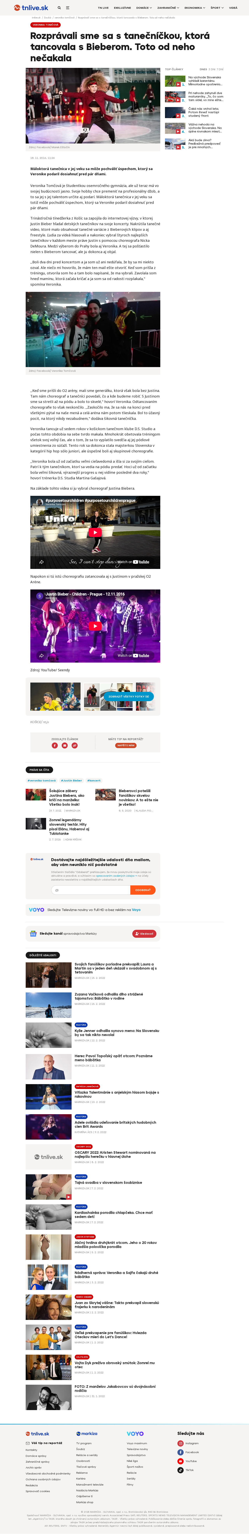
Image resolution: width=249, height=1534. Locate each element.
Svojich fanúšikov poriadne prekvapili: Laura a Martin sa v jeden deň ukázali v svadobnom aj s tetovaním (116, 968)
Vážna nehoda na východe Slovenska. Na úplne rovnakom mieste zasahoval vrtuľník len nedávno (205, 128)
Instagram (192, 1443)
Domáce (142, 8)
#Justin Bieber (71, 780)
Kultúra (81, 1025)
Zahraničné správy (37, 1461)
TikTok (190, 1470)
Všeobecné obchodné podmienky (48, 1473)
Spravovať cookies (38, 1491)
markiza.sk (82, 978)
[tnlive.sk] (31, 8)
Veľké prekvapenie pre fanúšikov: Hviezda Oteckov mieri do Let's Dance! (110, 1335)
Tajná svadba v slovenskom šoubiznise (108, 1183)
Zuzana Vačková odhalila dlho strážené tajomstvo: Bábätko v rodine (109, 996)
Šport (215, 8)
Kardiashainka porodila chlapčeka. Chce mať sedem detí (114, 1215)
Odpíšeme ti (84, 1496)
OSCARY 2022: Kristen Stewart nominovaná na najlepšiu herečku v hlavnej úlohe (115, 1155)
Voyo (136, 910)
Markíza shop (84, 1502)
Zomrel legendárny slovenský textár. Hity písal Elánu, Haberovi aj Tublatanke (69, 827)
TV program (84, 1443)
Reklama (82, 1472)
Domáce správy (36, 1456)
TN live (103, 8)
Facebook (192, 1452)
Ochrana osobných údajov (43, 1479)
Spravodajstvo (136, 1455)
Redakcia (32, 1485)
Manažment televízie (89, 1484)
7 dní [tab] (220, 69)
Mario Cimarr (84, 1297)
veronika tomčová (65, 17)
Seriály (131, 1478)
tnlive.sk (36, 17)
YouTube (191, 1461)
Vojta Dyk (82, 1357)
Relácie (132, 1472)
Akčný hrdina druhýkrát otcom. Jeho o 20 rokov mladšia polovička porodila (116, 1245)
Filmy (130, 1484)
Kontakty (31, 1450)
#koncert (94, 780)
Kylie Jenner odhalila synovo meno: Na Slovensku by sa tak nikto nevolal (117, 1033)
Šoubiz (48, 17)
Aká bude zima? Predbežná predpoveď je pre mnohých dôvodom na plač (205, 143)
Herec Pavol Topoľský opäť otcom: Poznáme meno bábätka (114, 1058)
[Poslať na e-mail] (65, 745)
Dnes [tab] (203, 69)
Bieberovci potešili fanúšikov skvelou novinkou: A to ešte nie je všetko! (138, 798)
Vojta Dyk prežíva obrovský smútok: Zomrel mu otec (115, 1365)
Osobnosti (83, 1461)
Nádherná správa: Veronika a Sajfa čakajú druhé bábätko (116, 1275)
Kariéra (80, 1478)
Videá (233, 8)
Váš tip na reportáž (47, 1443)
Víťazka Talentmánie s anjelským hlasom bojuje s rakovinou (117, 1094)
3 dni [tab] (212, 69)
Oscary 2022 (83, 1146)
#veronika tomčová (42, 780)
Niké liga (132, 1461)
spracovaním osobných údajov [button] (115, 875)
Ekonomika (193, 8)
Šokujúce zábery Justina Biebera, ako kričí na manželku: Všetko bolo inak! (66, 798)
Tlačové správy (86, 1466)
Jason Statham (85, 1237)
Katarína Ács (83, 1132)
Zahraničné (166, 8)
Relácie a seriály (87, 1455)
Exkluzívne (122, 8)
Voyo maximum (137, 1443)
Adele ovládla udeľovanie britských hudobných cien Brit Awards (115, 1125)
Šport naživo (135, 1466)
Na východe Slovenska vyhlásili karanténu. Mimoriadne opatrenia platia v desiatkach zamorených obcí (205, 81)
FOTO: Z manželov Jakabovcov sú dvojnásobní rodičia (115, 1389)
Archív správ (33, 1467)
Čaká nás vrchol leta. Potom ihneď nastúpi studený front (204, 112)
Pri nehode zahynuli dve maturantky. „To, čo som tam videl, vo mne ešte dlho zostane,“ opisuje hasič (206, 96)
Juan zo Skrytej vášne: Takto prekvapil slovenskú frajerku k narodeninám (117, 1305)
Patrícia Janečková (87, 1086)
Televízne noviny (137, 1449)
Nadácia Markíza (87, 1490)
